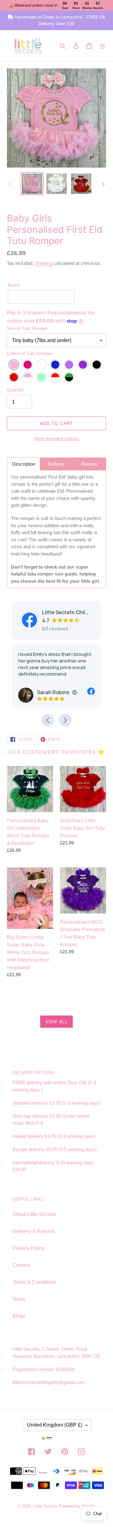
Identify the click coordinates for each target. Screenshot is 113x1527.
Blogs (19, 1316)
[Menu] (102, 46)
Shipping (43, 263)
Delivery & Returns (34, 1231)
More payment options (56, 438)
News (19, 1299)
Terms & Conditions (34, 1282)
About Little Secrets (34, 1214)
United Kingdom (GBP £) (54, 1425)
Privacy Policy (28, 1248)
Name (14, 284)
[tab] (23, 464)
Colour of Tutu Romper (29, 353)
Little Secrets (46, 1506)
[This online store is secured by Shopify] (56, 1439)
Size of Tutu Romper (27, 328)
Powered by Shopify (77, 1506)
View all (56, 1021)
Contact (21, 1265)
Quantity (15, 389)
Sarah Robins (53, 692)
